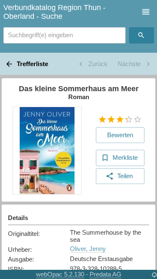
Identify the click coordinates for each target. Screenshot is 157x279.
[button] (146, 12)
